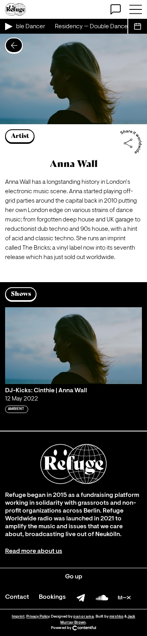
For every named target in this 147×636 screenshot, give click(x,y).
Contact (17, 597)
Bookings (52, 597)
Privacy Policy (37, 616)
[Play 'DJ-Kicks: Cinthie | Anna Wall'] (73, 345)
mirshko (116, 616)
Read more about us (33, 551)
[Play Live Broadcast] (8, 26)
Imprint (18, 616)
